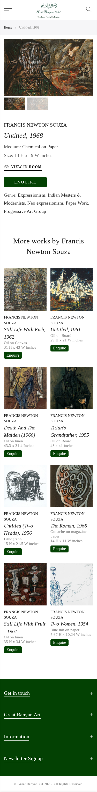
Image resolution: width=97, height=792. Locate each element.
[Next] (85, 68)
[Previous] (11, 68)
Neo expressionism (45, 203)
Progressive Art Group (25, 211)
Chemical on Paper (40, 146)
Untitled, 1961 (65, 329)
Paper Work (77, 203)
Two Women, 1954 (69, 624)
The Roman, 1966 (68, 526)
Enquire (25, 182)
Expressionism (31, 195)
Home (8, 27)
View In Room (26, 167)
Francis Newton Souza (35, 125)
